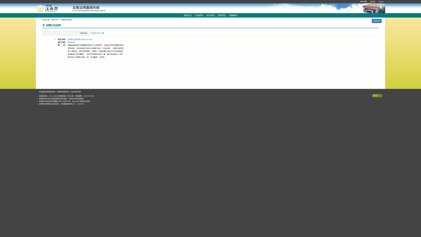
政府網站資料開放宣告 (47, 92)
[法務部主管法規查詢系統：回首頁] (53, 8)
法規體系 (199, 15)
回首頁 (372, 2)
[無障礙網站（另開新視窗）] (377, 95)
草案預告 (222, 15)
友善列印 (376, 21)
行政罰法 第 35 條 (97, 33)
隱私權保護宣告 (63, 92)
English (381, 2)
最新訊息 (188, 15)
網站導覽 (363, 2)
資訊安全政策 (76, 92)
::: (356, 2)
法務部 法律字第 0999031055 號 (80, 39)
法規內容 (54, 20)
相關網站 (233, 15)
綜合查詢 (210, 15)
